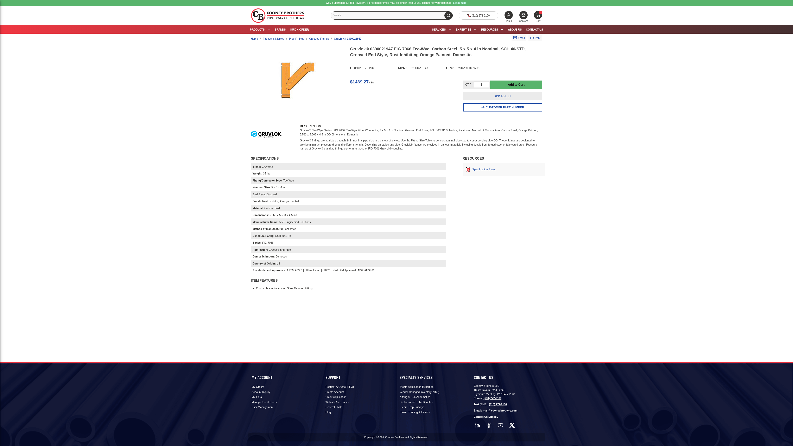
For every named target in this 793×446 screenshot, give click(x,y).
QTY (468, 84)
